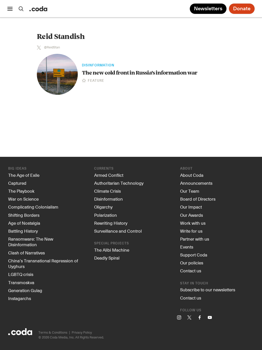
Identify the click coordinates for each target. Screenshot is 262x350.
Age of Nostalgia (24, 223)
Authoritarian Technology (119, 183)
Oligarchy (103, 206)
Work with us (192, 223)
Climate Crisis (107, 191)
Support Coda (193, 254)
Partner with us (194, 238)
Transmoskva (21, 282)
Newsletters (208, 8)
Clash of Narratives (26, 252)
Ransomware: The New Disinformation (30, 241)
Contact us (190, 270)
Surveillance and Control (118, 231)
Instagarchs (19, 298)
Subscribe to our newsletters (207, 289)
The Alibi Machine (111, 249)
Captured (17, 183)
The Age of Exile (23, 175)
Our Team (189, 191)
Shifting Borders (23, 215)
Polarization (105, 215)
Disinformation (98, 65)
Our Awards (191, 215)
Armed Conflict (108, 175)
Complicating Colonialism (33, 206)
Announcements (196, 183)
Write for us (191, 231)
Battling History (23, 231)
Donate (241, 8)
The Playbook (21, 191)
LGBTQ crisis (20, 274)
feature (95, 81)
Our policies (191, 262)
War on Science (23, 198)
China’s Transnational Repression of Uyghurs (43, 263)
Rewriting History (110, 223)
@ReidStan (52, 47)
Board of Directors (197, 198)
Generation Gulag (25, 290)
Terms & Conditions (52, 332)
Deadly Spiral (106, 257)
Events (186, 246)
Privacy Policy (82, 332)
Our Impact (191, 206)
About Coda (191, 175)
